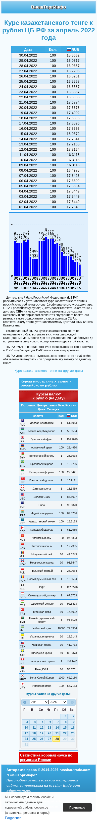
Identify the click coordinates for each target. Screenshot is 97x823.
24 (26, 739)
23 (73, 733)
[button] (77, 807)
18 (34, 733)
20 (49, 733)
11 (34, 727)
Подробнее (13, 818)
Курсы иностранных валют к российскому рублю (46, 383)
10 (26, 727)
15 (65, 727)
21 (57, 733)
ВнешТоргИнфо (48, 6)
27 (49, 739)
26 (42, 739)
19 (42, 733)
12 (42, 727)
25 (34, 739)
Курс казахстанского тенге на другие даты (48, 371)
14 (57, 727)
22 (65, 733)
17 (26, 733)
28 (57, 739)
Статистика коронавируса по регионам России (46, 757)
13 (49, 727)
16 (73, 727)
